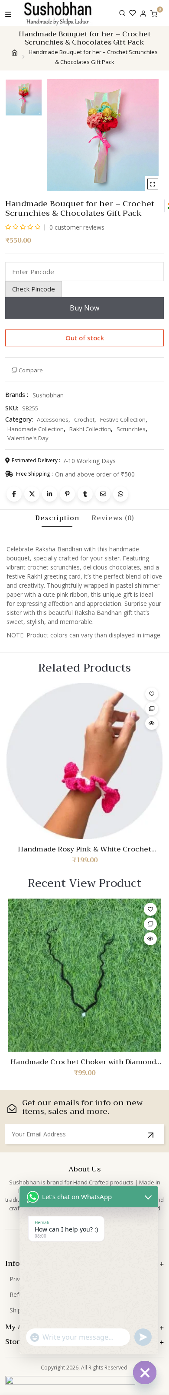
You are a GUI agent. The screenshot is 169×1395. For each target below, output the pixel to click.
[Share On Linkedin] (49, 494)
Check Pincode (33, 289)
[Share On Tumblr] (85, 494)
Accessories (52, 419)
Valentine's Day (28, 438)
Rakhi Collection (90, 429)
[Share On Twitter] (31, 494)
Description (57, 518)
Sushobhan (48, 395)
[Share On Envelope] (102, 494)
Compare (31, 370)
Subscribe (151, 1135)
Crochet (84, 419)
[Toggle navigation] (8, 13)
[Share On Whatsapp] (120, 494)
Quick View (151, 723)
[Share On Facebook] (14, 494)
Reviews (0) (112, 518)
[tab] (57, 518)
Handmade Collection (35, 429)
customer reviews (76, 227)
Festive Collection (123, 419)
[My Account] (143, 13)
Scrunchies (131, 429)
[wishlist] (132, 13)
